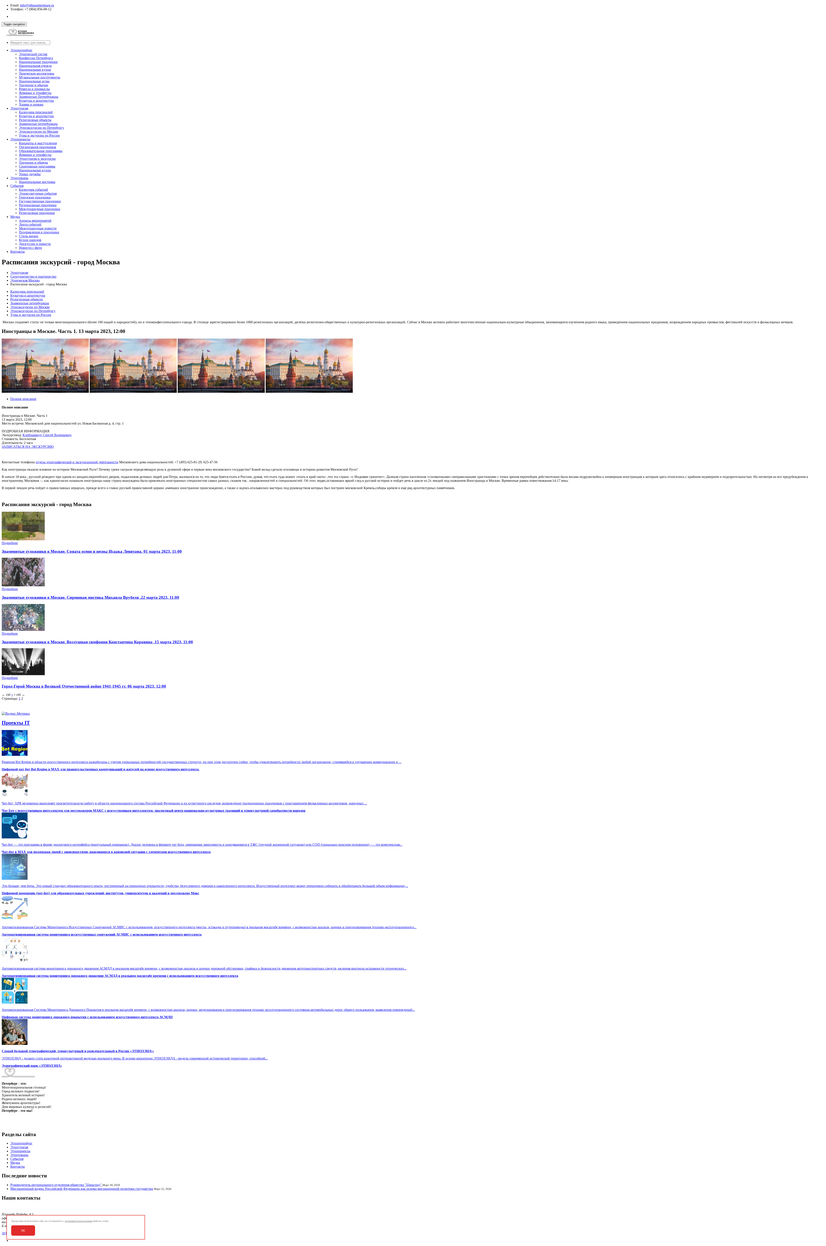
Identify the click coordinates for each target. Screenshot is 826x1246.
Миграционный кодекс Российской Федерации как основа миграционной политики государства (81, 1189)
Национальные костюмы (37, 182)
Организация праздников (37, 147)
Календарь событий (33, 189)
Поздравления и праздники (39, 232)
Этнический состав (33, 54)
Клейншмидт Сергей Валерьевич (47, 435)
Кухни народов (30, 240)
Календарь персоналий (36, 112)
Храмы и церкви (31, 104)
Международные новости (38, 228)
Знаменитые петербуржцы (38, 124)
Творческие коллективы (36, 73)
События (16, 186)
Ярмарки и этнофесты (35, 93)
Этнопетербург (21, 50)
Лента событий (30, 224)
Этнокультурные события (38, 193)
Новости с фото (30, 248)
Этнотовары (19, 178)
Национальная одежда (35, 66)
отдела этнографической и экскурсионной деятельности (77, 462)
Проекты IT (16, 722)
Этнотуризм (19, 108)
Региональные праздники (38, 205)
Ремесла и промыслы (34, 89)
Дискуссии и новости (35, 244)
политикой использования (78, 1221)
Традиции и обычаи (33, 85)
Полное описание (23, 399)
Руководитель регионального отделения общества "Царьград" (56, 1185)
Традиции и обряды (33, 162)
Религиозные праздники (37, 213)
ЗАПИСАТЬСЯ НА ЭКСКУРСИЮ (28, 446)
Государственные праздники (40, 201)
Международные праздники (39, 209)
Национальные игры (34, 81)
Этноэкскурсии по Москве (38, 131)
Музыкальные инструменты (39, 77)
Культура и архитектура (36, 100)
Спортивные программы (37, 166)
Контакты (17, 251)
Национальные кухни (35, 69)
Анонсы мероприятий (35, 220)
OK (23, 1230)
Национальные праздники (38, 62)
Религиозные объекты (35, 120)
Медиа (15, 217)
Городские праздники (35, 197)
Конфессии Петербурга (36, 58)
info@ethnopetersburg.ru (37, 5)
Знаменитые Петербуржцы (38, 97)
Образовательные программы (40, 151)
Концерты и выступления (38, 143)
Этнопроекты (20, 139)
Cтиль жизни (28, 236)
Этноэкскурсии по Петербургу (41, 127)
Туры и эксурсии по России (39, 135)
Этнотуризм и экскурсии (37, 158)
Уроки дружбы (30, 174)
